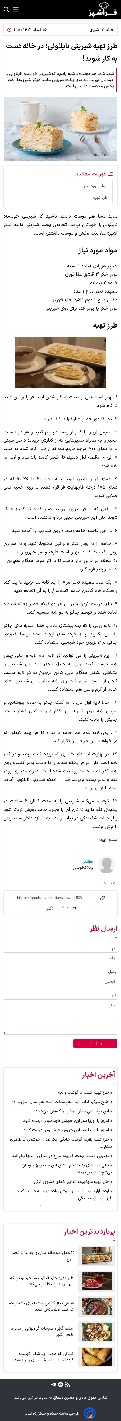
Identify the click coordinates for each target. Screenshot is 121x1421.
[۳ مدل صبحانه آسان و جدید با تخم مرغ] (96, 1256)
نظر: (114, 995)
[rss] (66, 1384)
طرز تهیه (100, 198)
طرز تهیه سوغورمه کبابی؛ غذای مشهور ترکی (71, 1182)
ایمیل (112, 972)
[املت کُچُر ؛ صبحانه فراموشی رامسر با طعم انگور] (96, 1331)
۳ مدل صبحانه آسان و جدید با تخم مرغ (43, 1256)
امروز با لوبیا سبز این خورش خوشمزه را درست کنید (66, 1121)
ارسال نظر (95, 1043)
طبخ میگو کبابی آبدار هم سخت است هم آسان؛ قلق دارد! (60, 1102)
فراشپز (88, 861)
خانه (110, 30)
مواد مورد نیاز (95, 186)
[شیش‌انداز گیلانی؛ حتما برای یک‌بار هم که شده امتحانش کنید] (96, 1306)
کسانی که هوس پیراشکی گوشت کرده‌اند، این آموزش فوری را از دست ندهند (44, 1357)
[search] (6, 10)
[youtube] (59, 1384)
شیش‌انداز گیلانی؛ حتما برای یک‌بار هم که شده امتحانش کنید (41, 1306)
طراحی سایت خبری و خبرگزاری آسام (52, 1413)
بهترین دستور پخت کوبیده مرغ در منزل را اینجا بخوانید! (60, 1156)
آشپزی (95, 30)
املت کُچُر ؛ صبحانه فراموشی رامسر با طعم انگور (42, 1332)
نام (114, 948)
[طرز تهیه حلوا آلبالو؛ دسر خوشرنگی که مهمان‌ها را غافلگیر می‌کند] (96, 1281)
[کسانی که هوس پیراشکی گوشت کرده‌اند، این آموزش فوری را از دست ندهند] (96, 1357)
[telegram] (53, 1384)
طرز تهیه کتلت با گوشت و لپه (83, 1093)
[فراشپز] (102, 10)
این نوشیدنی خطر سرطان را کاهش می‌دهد (72, 1111)
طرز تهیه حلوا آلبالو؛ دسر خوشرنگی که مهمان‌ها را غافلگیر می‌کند (42, 1281)
